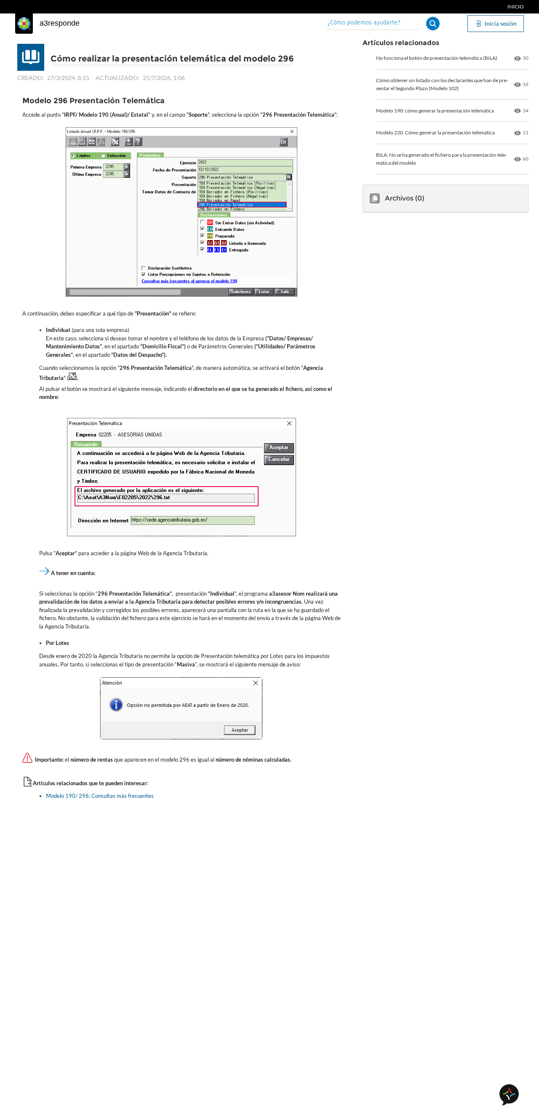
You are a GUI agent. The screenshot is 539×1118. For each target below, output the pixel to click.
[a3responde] (24, 23)
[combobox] (373, 23)
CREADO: (30, 77)
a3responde (60, 23)
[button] (433, 23)
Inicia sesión (501, 23)
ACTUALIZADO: (117, 77)
